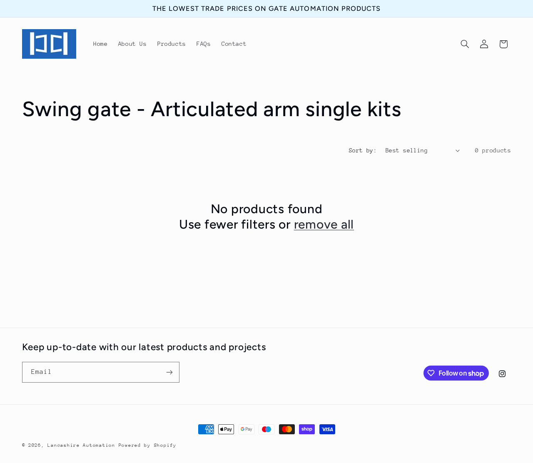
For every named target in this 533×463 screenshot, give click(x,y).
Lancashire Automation (81, 445)
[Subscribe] (169, 372)
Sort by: (363, 150)
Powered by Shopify (148, 445)
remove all (324, 224)
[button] (464, 44)
